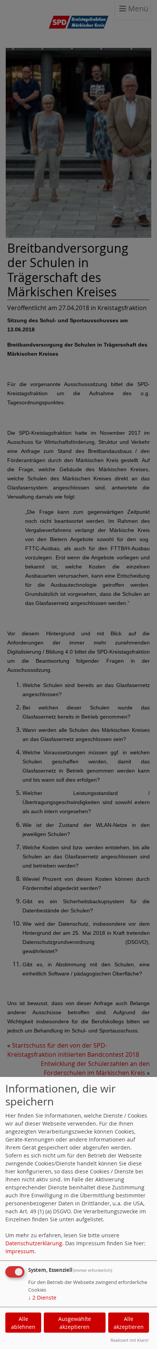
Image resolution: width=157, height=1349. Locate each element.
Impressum (19, 1251)
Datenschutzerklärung (33, 1243)
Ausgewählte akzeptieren (74, 1322)
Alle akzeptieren (129, 1322)
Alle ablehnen (23, 1322)
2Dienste (42, 1297)
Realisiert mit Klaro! (130, 1340)
